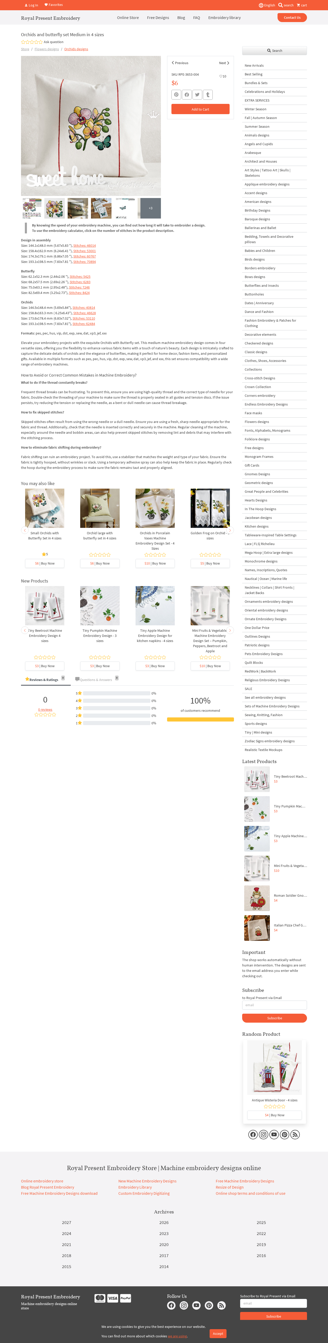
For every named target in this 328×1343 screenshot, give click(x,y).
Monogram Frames (259, 456)
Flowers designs (47, 49)
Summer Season (257, 126)
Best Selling (253, 74)
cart (303, 5)
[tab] (46, 680)
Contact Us (292, 17)
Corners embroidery (260, 395)
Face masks (253, 413)
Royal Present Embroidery (50, 18)
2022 (261, 1233)
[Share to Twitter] (197, 95)
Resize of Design (230, 1187)
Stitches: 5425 (80, 276)
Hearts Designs (256, 500)
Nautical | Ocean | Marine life (266, 578)
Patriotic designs (257, 645)
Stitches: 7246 (79, 287)
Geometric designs (259, 482)
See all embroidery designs (265, 697)
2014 (164, 1266)
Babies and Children (260, 250)
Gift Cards (252, 465)
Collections (253, 369)
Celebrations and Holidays (265, 91)
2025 (261, 1222)
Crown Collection (258, 386)
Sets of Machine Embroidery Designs (272, 706)
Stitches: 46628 (84, 313)
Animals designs (257, 135)
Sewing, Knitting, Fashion (264, 715)
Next (222, 63)
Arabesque (253, 152)
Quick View (45, 511)
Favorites (55, 4)
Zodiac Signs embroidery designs (270, 741)
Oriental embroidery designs (266, 610)
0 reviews (45, 709)
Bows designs (255, 276)
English (269, 5)
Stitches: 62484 (84, 323)
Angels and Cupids (259, 144)
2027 (66, 1222)
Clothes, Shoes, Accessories (265, 360)
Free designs (254, 448)
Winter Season (255, 109)
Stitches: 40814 (84, 307)
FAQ (196, 17)
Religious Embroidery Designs (267, 680)
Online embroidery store (42, 1180)
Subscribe (274, 1018)
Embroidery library (224, 17)
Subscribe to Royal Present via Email (267, 1296)
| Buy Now (45, 563)
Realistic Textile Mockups (263, 749)
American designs (258, 201)
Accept (218, 1333)
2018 (66, 1255)
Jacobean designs (258, 517)
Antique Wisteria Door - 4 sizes (275, 1100)
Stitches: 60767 (84, 256)
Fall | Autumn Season (261, 117)
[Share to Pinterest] (176, 95)
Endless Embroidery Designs (266, 404)
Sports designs (256, 723)
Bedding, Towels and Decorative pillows (269, 239)
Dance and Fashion (259, 311)
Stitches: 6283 (80, 282)
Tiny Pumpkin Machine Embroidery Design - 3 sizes (100, 635)
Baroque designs (257, 219)
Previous (181, 63)
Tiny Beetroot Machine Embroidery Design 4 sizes (45, 635)
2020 (164, 1244)
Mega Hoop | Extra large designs (269, 552)
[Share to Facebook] (187, 95)
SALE (248, 688)
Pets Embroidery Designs (264, 653)
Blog (181, 17)
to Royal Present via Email (262, 997)
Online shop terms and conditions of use (250, 1193)
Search (276, 50)
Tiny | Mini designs (258, 732)
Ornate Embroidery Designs (265, 619)
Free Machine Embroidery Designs (245, 1180)
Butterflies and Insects (262, 285)
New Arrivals (254, 65)
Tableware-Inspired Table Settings (270, 535)
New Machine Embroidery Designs (147, 1180)
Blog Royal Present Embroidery (47, 1187)
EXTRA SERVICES (257, 100)
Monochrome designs (261, 561)
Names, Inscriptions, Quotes (266, 570)
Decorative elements (260, 334)
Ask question (54, 42)
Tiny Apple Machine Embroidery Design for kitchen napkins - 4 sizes (155, 635)
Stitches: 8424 (79, 292)
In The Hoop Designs (260, 509)
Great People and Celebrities (266, 491)
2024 (66, 1233)
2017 (164, 1255)
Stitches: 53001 (84, 251)
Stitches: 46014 (84, 245)
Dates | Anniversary (259, 303)
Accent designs (256, 193)
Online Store (128, 17)
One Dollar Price (257, 627)
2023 (164, 1233)
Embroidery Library (135, 1187)
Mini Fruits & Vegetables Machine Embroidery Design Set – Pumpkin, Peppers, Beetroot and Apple (210, 640)
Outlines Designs (257, 636)
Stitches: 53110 (84, 318)
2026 (164, 1222)
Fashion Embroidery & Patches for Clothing (270, 323)
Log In (33, 5)
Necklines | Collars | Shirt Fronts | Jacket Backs (269, 590)
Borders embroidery (260, 268)
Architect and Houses (261, 161)
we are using (177, 1336)
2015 (66, 1266)
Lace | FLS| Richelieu (260, 543)
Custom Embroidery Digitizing (144, 1193)
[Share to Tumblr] (208, 95)
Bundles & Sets (256, 83)
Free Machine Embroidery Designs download (59, 1193)
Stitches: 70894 (84, 261)
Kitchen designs (257, 526)
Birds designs (255, 259)
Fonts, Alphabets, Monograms (267, 430)
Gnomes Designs (257, 474)
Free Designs (158, 17)
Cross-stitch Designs (260, 378)
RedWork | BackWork (260, 671)
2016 (261, 1255)
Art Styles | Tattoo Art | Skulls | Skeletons (267, 173)
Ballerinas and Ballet (260, 227)
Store (25, 49)
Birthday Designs (257, 210)
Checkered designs (259, 343)
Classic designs (256, 352)
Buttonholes (254, 294)
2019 (261, 1244)
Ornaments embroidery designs (269, 601)
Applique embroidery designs (267, 184)
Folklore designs (257, 439)
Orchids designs (76, 49)
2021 (66, 1244)
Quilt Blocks (254, 662)
